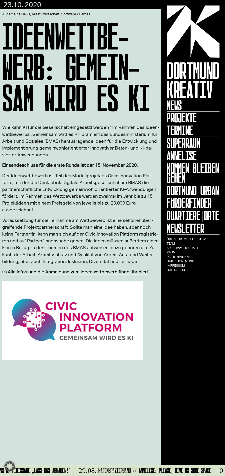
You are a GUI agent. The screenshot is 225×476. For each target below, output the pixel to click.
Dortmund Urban (193, 190)
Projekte (182, 118)
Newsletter (185, 228)
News (174, 105)
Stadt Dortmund (180, 261)
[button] (9, 466)
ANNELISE (182, 155)
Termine (180, 130)
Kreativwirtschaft (182, 248)
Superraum (183, 143)
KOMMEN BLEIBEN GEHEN (193, 173)
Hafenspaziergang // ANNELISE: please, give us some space (143, 469)
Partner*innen (179, 256)
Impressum (176, 265)
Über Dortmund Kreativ (186, 239)
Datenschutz (178, 270)
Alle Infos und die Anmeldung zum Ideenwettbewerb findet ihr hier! (78, 272)
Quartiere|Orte (193, 215)
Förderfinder (189, 203)
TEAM (171, 243)
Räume (172, 252)
